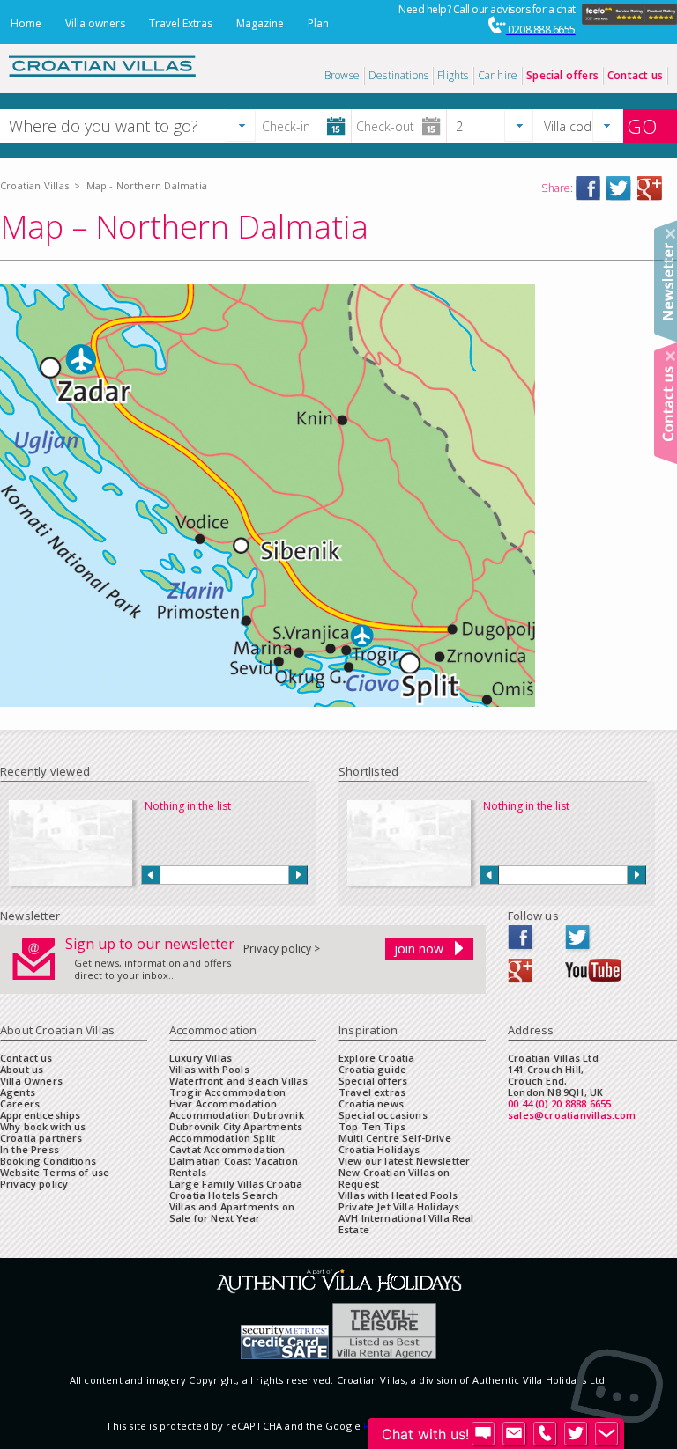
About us (21, 1069)
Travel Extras (180, 23)
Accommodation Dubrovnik (236, 1115)
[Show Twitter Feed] (575, 1434)
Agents (17, 1092)
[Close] (670, 234)
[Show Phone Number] (544, 1434)
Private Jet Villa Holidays (398, 1206)
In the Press (29, 1149)
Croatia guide (372, 1069)
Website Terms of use (54, 1172)
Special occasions (383, 1115)
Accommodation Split (222, 1137)
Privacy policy (34, 1183)
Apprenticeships (40, 1115)
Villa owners (95, 23)
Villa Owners (31, 1080)
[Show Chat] (483, 1434)
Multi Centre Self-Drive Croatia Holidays (394, 1143)
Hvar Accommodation (223, 1103)
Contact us (26, 1057)
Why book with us (43, 1126)
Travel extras (371, 1092)
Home (26, 23)
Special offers (372, 1080)
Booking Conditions (48, 1160)
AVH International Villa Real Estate (406, 1223)
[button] (241, 125)
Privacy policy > (281, 948)
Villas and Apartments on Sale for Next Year (231, 1212)
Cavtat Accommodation (227, 1149)
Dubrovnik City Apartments (235, 1126)
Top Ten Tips (371, 1126)
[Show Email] (513, 1434)
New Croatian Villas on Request (394, 1178)
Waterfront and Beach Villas (238, 1080)
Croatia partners (41, 1137)
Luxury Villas (200, 1057)
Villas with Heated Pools (398, 1195)
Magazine (260, 23)
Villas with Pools (209, 1069)
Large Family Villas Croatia (235, 1183)
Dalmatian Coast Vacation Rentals (233, 1166)
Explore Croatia (376, 1057)
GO (642, 126)
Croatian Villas (34, 185)
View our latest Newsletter (404, 1160)
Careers (20, 1103)
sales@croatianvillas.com (572, 1115)
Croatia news (371, 1103)
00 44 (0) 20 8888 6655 (559, 1103)
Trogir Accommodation (227, 1092)
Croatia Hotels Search (223, 1195)
